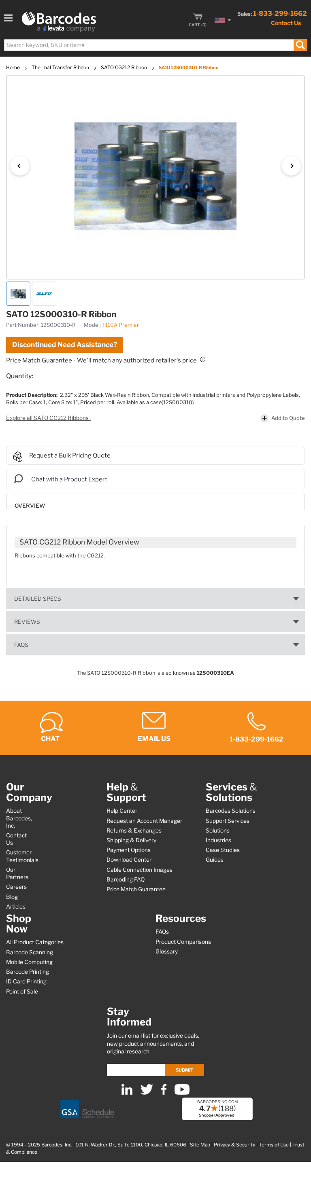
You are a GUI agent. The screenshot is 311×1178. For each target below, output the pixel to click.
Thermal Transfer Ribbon (61, 67)
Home (13, 67)
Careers (16, 887)
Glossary (167, 951)
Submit (184, 1070)
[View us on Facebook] (163, 1093)
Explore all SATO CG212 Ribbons (48, 418)
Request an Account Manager (144, 821)
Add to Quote (288, 418)
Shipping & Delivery (131, 840)
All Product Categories (35, 942)
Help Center (122, 810)
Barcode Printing (27, 971)
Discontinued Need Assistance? (64, 345)
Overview (30, 505)
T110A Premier (120, 325)
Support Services (227, 821)
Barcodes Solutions (231, 810)
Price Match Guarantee (136, 889)
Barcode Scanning (29, 952)
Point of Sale (22, 991)
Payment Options (129, 850)
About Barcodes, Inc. (19, 817)
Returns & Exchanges (134, 830)
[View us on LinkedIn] (126, 1093)
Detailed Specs (37, 598)
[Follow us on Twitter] (147, 1093)
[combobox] (155, 45)
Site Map (200, 1145)
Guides (215, 859)
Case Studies (223, 850)
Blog (12, 897)
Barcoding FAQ (126, 879)
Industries (218, 840)
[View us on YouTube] (182, 1093)
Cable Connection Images (140, 870)
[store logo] (58, 21)
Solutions (218, 830)
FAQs (21, 645)
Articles (16, 906)
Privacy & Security (234, 1145)
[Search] (300, 45)
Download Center (129, 859)
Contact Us (286, 22)
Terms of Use (274, 1145)
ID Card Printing (26, 981)
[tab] (155, 502)
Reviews (27, 622)
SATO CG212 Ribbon (124, 67)
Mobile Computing (29, 962)
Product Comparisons (183, 942)
